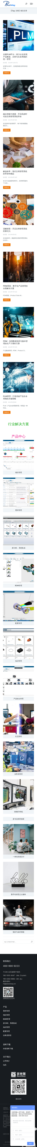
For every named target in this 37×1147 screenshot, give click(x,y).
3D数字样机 (18, 812)
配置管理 (18, 623)
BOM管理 (18, 585)
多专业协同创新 (18, 819)
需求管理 (18, 510)
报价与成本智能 (18, 932)
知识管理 (18, 661)
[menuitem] (18, 1011)
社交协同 (18, 736)
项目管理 (18, 472)
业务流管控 (18, 774)
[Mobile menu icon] (31, 4)
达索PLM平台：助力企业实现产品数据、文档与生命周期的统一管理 (15, 56)
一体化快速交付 (18, 857)
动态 (4, 1065)
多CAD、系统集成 (18, 548)
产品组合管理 (18, 699)
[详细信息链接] (18, 35)
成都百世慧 (6, 1134)
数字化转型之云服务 (18, 894)
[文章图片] (18, 455)
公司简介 (6, 1061)
